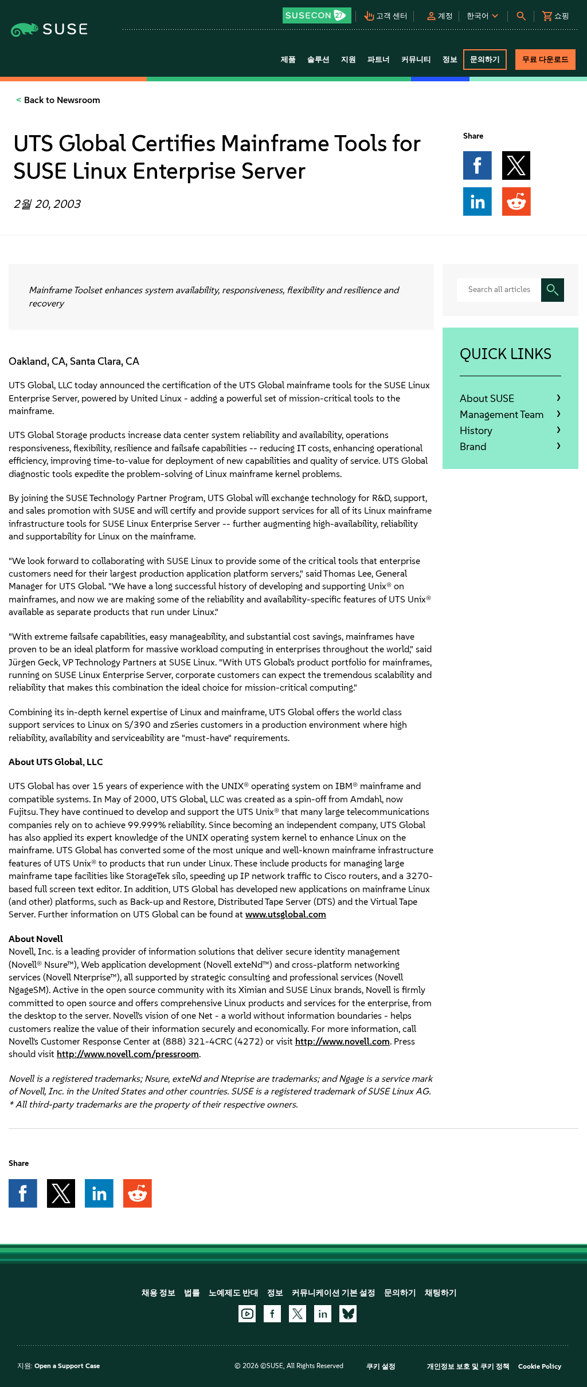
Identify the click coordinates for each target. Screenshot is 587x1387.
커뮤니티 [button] (416, 59)
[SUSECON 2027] (317, 15)
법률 (192, 1293)
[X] (297, 1313)
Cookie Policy (539, 1366)
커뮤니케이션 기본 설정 (333, 1293)
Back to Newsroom (61, 99)
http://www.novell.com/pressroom (128, 1054)
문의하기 (400, 1293)
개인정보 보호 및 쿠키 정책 (468, 1366)
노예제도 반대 (234, 1293)
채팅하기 (441, 1293)
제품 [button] (288, 59)
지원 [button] (348, 59)
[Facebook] (272, 1313)
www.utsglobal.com (285, 914)
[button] (317, 11)
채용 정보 (158, 1293)
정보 (275, 1293)
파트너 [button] (378, 59)
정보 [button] (450, 59)
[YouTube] (247, 1313)
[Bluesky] (348, 1313)
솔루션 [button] (318, 59)
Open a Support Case (67, 1366)
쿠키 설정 (381, 1366)
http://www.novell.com (342, 1041)
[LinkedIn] (322, 1313)
